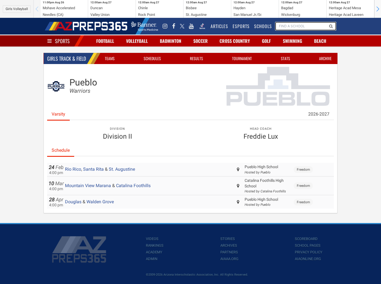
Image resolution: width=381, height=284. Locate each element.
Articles (219, 26)
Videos (152, 239)
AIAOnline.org (308, 259)
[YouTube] (191, 26)
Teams (110, 58)
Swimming (292, 41)
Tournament (242, 58)
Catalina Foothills (133, 185)
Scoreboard (306, 239)
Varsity (58, 114)
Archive (325, 58)
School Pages (307, 245)
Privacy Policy (308, 252)
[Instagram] (165, 26)
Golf (266, 41)
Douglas (73, 201)
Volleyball (137, 41)
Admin (151, 259)
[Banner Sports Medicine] (144, 26)
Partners (229, 252)
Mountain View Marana (88, 185)
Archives (228, 245)
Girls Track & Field (66, 58)
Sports (62, 41)
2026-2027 (318, 114)
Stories (227, 239)
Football (105, 41)
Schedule (61, 150)
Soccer (200, 41)
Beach (320, 41)
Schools (263, 26)
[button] (377, 9)
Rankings (154, 245)
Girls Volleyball (17, 9)
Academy (154, 252)
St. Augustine (122, 169)
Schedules (152, 58)
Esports (241, 26)
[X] (182, 26)
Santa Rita (93, 169)
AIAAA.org (229, 259)
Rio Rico (73, 169)
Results (196, 58)
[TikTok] (202, 26)
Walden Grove (100, 201)
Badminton (170, 41)
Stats (285, 58)
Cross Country (235, 41)
